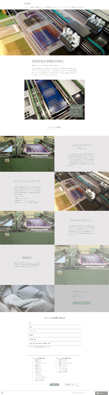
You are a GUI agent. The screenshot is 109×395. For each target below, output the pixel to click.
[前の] (7, 32)
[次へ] (102, 32)
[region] (54, 100)
